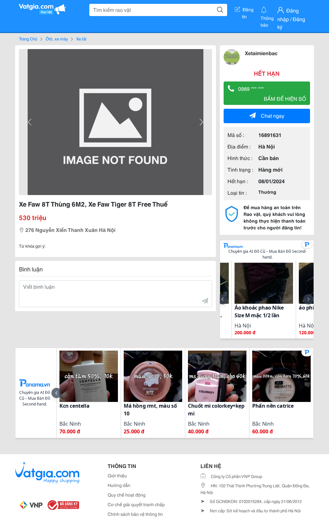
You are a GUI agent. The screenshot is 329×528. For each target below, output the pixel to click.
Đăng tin (248, 10)
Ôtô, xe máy (57, 38)
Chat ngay (272, 115)
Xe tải (81, 38)
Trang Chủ (28, 38)
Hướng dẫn (119, 485)
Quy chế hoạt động (127, 494)
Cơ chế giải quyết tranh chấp (136, 504)
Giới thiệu (117, 475)
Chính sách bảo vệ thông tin (135, 514)
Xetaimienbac (261, 52)
